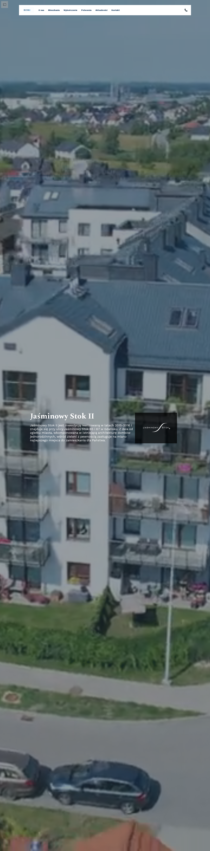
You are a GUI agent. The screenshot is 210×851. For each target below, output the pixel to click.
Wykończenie (70, 10)
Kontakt (115, 10)
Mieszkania (54, 10)
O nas (41, 10)
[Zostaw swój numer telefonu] (186, 10)
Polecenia (86, 10)
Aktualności (101, 10)
